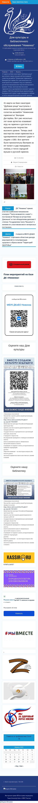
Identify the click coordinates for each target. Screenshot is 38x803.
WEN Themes (26, 798)
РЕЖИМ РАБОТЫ (19, 286)
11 (6, 757)
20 (14, 759)
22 (23, 759)
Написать (19, 613)
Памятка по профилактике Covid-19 (19, 737)
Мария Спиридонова (20, 162)
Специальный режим (21, 264)
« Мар (17, 766)
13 (14, 757)
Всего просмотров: (11, 782)
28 (19, 761)
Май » (21, 766)
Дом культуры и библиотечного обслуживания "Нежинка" (19, 41)
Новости (20, 166)
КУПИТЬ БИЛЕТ (9, 564)
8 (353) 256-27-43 (19, 53)
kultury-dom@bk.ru (20, 55)
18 (6, 759)
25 (6, 761)
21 (19, 759)
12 (10, 757)
